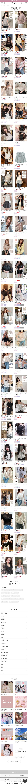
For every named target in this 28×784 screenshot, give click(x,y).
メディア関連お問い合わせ (21, 779)
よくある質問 (21, 775)
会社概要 (22, 781)
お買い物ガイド (7, 775)
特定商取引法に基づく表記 (17, 781)
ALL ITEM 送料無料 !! (14, 0)
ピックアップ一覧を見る (14, 761)
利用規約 (5, 781)
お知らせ (7, 779)
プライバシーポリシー (10, 781)
